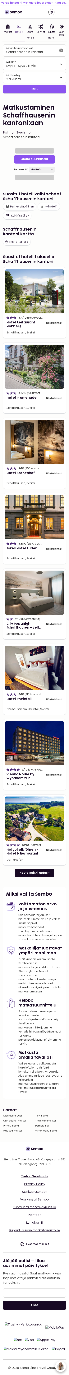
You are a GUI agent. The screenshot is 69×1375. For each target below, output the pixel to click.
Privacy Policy (34, 1184)
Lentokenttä (21, 169)
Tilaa (34, 1305)
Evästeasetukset (37, 1244)
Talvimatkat (41, 1115)
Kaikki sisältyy (20, 215)
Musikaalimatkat (12, 1130)
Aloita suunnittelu (34, 159)
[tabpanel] (34, 69)
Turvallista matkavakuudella (34, 1207)
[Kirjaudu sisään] (51, 12)
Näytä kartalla (18, 241)
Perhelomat (42, 1125)
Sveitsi (21, 132)
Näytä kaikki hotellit (34, 873)
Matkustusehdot (34, 1192)
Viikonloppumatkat (46, 1130)
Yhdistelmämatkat (45, 1120)
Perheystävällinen (22, 206)
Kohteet (34, 1215)
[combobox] (31, 52)
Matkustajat (14, 75)
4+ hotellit (51, 206)
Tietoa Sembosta (34, 1176)
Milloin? (11, 62)
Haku (34, 89)
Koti (6, 132)
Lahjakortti (34, 1223)
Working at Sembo (34, 1199)
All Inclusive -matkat (14, 1120)
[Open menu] (61, 12)
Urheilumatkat (11, 1125)
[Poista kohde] (61, 50)
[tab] (8, 32)
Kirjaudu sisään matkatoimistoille (34, 1230)
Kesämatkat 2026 (12, 1115)
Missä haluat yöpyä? (19, 48)
